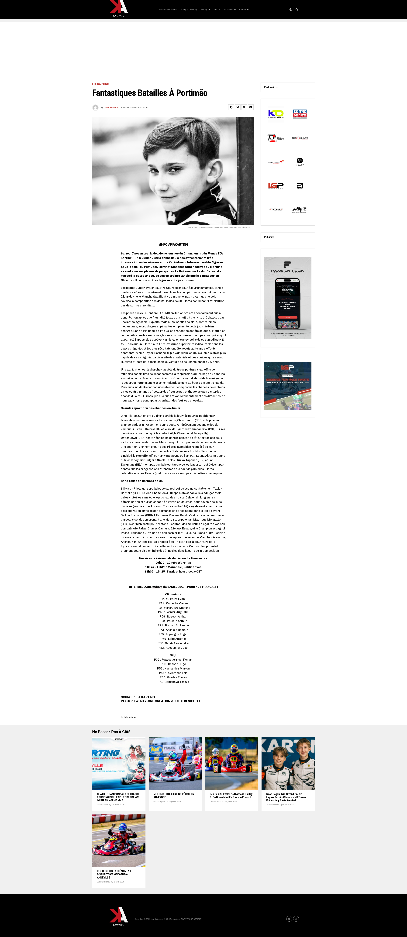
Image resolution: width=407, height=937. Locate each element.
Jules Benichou (111, 107)
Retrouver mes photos (168, 9)
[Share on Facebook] (231, 107)
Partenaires (228, 9)
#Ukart (157, 587)
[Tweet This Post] (238, 107)
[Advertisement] (203, 52)
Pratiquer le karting (189, 9)
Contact (242, 9)
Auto (215, 9)
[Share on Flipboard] (244, 107)
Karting (204, 9)
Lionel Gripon (102, 805)
